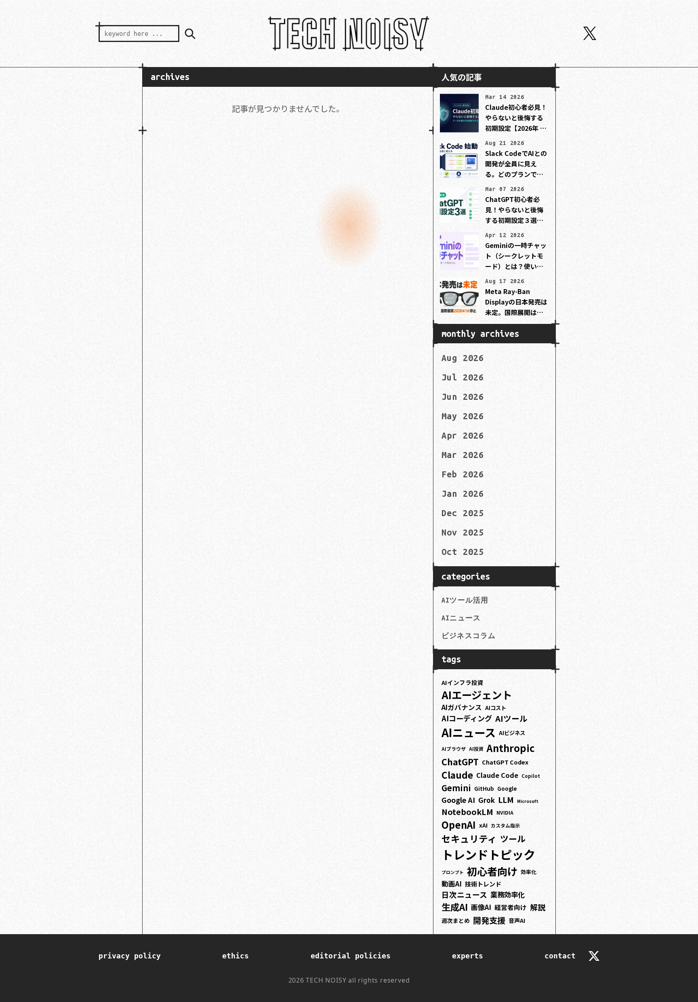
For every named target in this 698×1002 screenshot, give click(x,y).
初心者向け (492, 871)
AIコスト (495, 708)
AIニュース (461, 618)
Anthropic (511, 748)
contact (560, 956)
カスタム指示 (505, 825)
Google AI (458, 799)
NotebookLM (467, 811)
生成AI (455, 906)
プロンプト (453, 872)
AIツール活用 (465, 600)
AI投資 (476, 748)
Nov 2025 (463, 532)
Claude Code (497, 775)
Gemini (456, 788)
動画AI (452, 884)
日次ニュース (464, 894)
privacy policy (130, 956)
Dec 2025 (463, 513)
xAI (483, 825)
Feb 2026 (463, 474)
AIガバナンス (462, 707)
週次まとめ (456, 920)
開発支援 (489, 920)
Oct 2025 (463, 552)
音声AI (517, 920)
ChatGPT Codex (505, 762)
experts (467, 956)
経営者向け (510, 907)
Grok (486, 800)
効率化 (528, 872)
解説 (537, 906)
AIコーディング (467, 718)
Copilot (530, 776)
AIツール (511, 718)
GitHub (484, 788)
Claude (457, 774)
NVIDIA (504, 812)
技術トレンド (483, 883)
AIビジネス (512, 733)
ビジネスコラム (469, 635)
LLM (506, 799)
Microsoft (527, 801)
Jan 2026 (463, 493)
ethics (235, 956)
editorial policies (351, 956)
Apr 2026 (463, 435)
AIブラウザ (454, 748)
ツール (513, 838)
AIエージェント (477, 694)
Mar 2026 (463, 455)
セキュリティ (469, 838)
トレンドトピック (488, 854)
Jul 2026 (463, 377)
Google (507, 788)
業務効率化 (507, 894)
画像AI (481, 907)
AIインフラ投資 (463, 682)
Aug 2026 (463, 358)
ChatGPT (460, 761)
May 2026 (463, 416)
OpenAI (459, 825)
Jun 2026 (463, 396)
